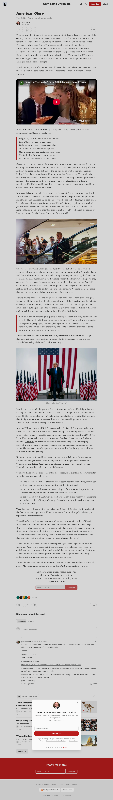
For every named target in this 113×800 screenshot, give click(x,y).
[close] (77, 702)
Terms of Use (67, 739)
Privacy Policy (73, 741)
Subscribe (56, 733)
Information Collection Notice (56, 741)
